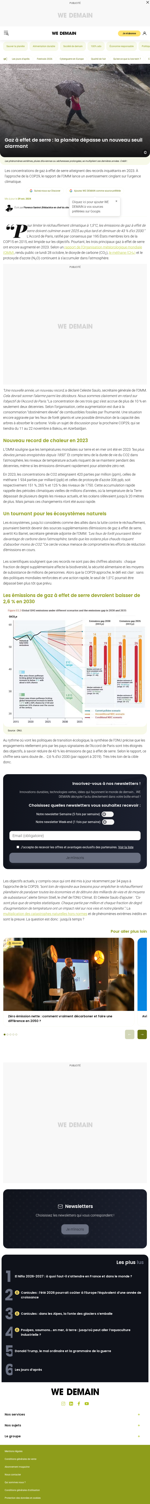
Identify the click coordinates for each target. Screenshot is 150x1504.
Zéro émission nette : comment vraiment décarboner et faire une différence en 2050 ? (60, 1018)
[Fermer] (116, 201)
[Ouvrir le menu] (6, 33)
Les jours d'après (20, 59)
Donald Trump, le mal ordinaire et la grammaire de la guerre (63, 1351)
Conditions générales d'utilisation (22, 1490)
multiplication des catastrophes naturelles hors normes (45, 914)
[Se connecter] (144, 33)
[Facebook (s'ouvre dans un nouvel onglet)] (79, 1403)
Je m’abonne (129, 33)
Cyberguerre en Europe (72, 59)
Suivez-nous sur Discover (47, 190)
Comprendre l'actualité (29, 69)
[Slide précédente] (129, 1034)
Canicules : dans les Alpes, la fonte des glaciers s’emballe (66, 1313)
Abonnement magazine (17, 1466)
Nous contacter (13, 1474)
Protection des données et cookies (23, 1498)
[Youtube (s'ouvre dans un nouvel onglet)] (86, 1403)
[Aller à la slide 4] (13, 1034)
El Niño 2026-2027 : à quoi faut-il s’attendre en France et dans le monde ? (73, 1276)
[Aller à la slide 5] (16, 1034)
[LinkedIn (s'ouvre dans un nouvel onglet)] (71, 1403)
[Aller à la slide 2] (7, 1034)
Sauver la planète (15, 46)
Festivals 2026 (44, 59)
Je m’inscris (75, 1229)
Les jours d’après (28, 1369)
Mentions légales (13, 1451)
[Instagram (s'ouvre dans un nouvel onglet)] (63, 1403)
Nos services (15, 1414)
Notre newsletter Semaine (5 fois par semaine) (68, 814)
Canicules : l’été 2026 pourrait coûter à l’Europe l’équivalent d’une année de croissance (81, 1295)
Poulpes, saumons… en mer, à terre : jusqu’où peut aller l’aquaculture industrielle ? (75, 1332)
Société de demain (73, 46)
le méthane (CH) (122, 253)
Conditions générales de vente (20, 1459)
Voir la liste (125, 847)
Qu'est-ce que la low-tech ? (127, 59)
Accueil (8, 69)
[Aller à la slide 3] (10, 1034)
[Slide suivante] (142, 1034)
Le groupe (13, 1436)
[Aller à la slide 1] (4, 1034)
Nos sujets (13, 1425)
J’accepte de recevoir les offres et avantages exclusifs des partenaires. (77, 847)
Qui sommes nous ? (15, 1482)
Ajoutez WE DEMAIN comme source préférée (97, 190)
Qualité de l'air (98, 59)
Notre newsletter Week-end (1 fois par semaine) (68, 822)
